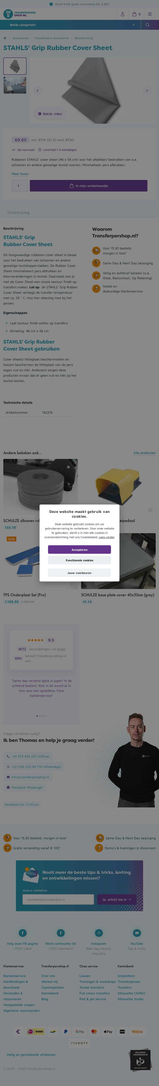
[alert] (79, 543)
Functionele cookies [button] (79, 560)
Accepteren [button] (80, 549)
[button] (79, 573)
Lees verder (106, 537)
